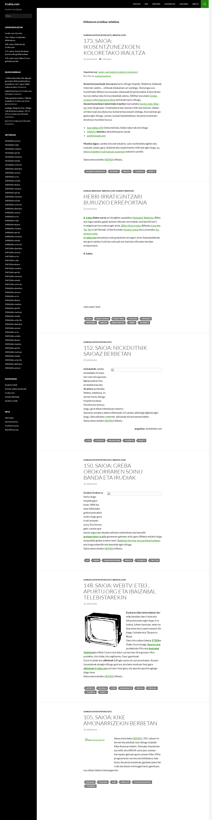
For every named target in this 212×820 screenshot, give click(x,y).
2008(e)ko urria (12, 216)
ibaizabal (91, 323)
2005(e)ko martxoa (13, 352)
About (195, 4)
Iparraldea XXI (95, 127)
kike (114, 782)
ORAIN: (91, 131)
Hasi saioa (9, 417)
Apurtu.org (153, 644)
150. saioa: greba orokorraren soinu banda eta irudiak (113, 471)
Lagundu (183, 4)
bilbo (89, 319)
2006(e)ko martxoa (13, 312)
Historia (156, 4)
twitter (154, 560)
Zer (146, 4)
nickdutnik (114, 440)
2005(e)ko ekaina (12, 340)
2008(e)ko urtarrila (13, 244)
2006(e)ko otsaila (12, 316)
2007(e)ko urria (12, 256)
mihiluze (125, 782)
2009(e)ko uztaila (12, 180)
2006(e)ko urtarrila (13, 320)
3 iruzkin (106, 59)
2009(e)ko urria (12, 176)
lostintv (99, 440)
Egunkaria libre (106, 99)
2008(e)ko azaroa (12, 212)
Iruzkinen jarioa (12, 425)
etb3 (88, 440)
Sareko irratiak (125, 191)
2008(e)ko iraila (12, 220)
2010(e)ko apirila (12, 153)
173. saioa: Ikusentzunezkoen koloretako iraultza (114, 46)
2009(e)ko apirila (12, 192)
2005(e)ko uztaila (12, 336)
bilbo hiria (119, 319)
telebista (139, 171)
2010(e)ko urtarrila (13, 165)
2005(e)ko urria (12, 332)
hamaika (146, 319)
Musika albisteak (12, 397)
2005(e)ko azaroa (12, 328)
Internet (114, 171)
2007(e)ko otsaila (12, 280)
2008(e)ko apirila (12, 232)
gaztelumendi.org (103, 76)
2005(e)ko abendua (13, 324)
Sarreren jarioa (11, 421)
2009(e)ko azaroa (12, 172)
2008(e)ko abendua (13, 208)
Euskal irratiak (92, 191)
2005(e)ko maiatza (13, 344)
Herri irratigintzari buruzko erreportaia (115, 199)
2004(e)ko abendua (13, 364)
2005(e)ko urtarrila (13, 360)
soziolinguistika (142, 782)
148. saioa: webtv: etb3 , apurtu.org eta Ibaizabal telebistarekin (119, 591)
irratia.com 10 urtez (13, 33)
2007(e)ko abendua (13, 248)
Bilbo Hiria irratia (131, 225)
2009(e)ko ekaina (12, 184)
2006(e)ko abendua (13, 288)
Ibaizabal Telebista (143, 217)
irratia (126, 171)
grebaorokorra (112, 560)
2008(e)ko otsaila (12, 240)
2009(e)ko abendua (13, 168)
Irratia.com (90, 237)
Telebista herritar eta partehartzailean (138, 540)
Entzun (136, 4)
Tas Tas (87, 229)
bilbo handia (102, 319)
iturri (7, 121)
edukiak (90, 782)
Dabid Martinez (12, 91)
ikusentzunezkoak (95, 171)
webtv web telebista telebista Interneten (118, 72)
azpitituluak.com (96, 135)
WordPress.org (11, 429)
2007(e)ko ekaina (12, 264)
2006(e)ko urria (12, 296)
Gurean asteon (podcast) (97, 35)
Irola (153, 225)
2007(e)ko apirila (12, 272)
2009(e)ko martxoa (13, 196)
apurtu (90, 688)
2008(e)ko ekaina (12, 224)
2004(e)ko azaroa (12, 368)
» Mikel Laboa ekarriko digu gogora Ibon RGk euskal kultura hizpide (18, 81)
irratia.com (12, 4)
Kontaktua (169, 4)
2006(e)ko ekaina (12, 300)
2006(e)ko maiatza (13, 304)
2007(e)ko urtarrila (13, 284)
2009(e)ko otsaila (12, 200)
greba (96, 560)
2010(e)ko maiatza (13, 149)
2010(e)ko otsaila (12, 161)
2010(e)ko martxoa (13, 157)
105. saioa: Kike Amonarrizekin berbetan (120, 720)
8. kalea (87, 217)
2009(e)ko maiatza (13, 188)
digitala (102, 688)
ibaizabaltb (126, 688)
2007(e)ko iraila (12, 260)
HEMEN (109, 159)
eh (87, 560)
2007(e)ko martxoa (13, 276)
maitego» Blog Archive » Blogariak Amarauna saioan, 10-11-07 (18, 111)
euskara (133, 319)
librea (132, 323)
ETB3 (155, 640)
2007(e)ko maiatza (13, 268)
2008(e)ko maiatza (13, 228)
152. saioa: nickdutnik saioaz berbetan (115, 350)
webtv (152, 171)
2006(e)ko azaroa (12, 292)
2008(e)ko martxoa (13, 236)
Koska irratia (131, 229)
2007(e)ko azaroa (12, 252)
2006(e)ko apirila (12, 308)
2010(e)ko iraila (12, 145)
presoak (152, 688)
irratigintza (118, 323)
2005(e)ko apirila (12, 348)
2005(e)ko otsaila (12, 356)
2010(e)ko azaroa (12, 141)
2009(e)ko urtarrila (13, 204)
